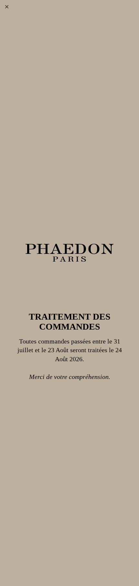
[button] (7, 7)
